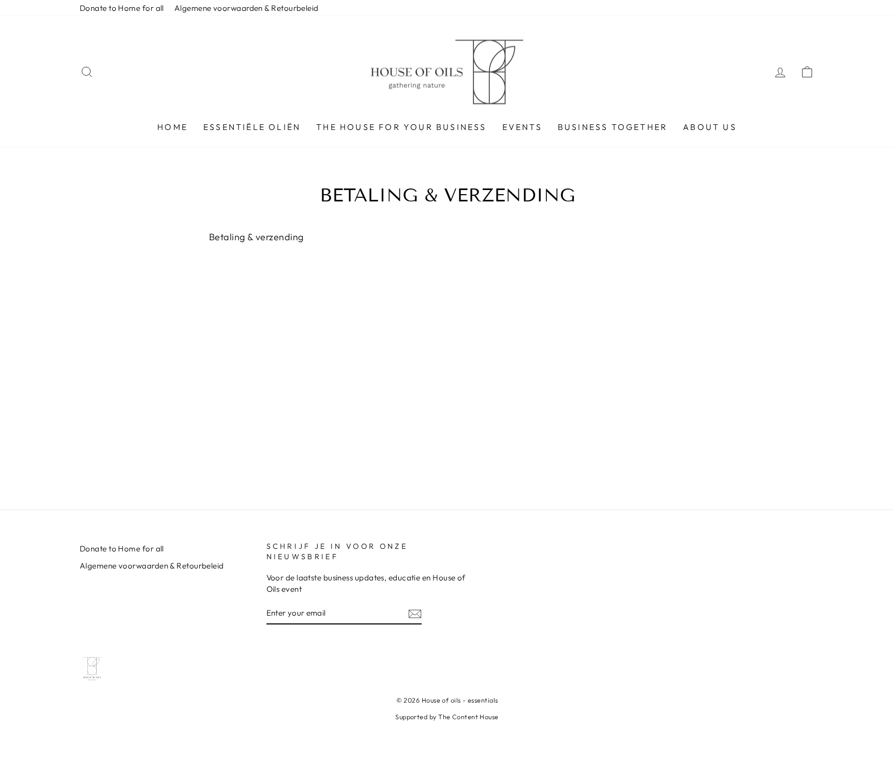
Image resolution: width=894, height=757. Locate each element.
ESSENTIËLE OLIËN (252, 127)
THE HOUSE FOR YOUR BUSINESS (401, 127)
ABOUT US (710, 127)
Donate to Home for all (122, 8)
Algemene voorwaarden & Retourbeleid (246, 8)
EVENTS (522, 127)
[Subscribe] (415, 613)
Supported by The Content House (447, 716)
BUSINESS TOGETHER (612, 127)
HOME (172, 127)
